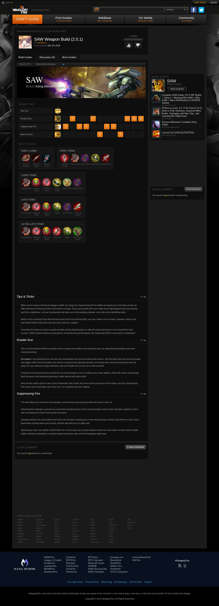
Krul (74, 522)
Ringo (93, 534)
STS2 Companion (119, 571)
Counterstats (50, 566)
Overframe (115, 569)
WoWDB (92, 566)
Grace (38, 539)
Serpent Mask (37, 189)
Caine (20, 542)
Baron (20, 536)
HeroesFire (71, 571)
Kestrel (57, 539)
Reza (93, 531)
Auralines (41, 42)
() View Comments (135, 447)
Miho (74, 542)
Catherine (40, 519)
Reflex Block (67, 188)
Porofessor (49, 563)
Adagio (20, 519)
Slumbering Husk (77, 238)
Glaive (38, 536)
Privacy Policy (92, 581)
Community (186, 19)
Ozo (92, 519)
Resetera (70, 563)
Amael (20, 525)
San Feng (95, 542)
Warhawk (131, 522)
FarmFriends (72, 566)
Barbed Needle (65, 165)
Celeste (39, 522)
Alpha (20, 522)
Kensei (57, 536)
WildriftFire (49, 569)
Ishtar (56, 528)
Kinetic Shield (57, 189)
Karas (56, 534)
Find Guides (63, 19)
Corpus (39, 528)
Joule (56, 531)
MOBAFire (49, 557)
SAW (111, 519)
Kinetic (57, 542)
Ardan (20, 531)
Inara (56, 525)
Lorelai (75, 531)
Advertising (106, 581)
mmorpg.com (116, 557)
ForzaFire (70, 569)
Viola (111, 542)
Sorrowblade (75, 164)
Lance (75, 525)
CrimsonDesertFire (141, 557)
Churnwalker (41, 525)
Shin (111, 522)
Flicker (39, 531)
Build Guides (25, 57)
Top (142, 297)
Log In (213, 3)
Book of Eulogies (26, 165)
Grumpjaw (40, 542)
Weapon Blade (36, 165)
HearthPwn (115, 563)
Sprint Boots (85, 164)
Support (148, 581)
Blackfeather (23, 539)
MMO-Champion (96, 571)
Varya (111, 539)
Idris (56, 522)
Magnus (76, 536)
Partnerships (136, 581)
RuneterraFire (50, 571)
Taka (111, 534)
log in (31, 453)
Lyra (74, 534)
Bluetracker (115, 560)
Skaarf (111, 528)
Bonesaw (57, 237)
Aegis (57, 213)
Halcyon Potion (47, 165)
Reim (93, 528)
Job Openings (120, 581)
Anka (20, 528)
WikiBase (104, 19)
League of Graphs (53, 560)
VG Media (145, 19)
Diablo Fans (116, 566)
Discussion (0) (47, 57)
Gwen (56, 519)
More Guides (69, 57)
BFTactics (93, 557)
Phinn (93, 525)
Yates (129, 525)
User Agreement (75, 581)
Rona (93, 536)
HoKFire (136, 560)
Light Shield (95, 164)
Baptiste (21, 534)
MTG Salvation (95, 560)
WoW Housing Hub (97, 569)
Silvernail (112, 525)
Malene (76, 539)
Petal (93, 522)
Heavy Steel (106, 164)
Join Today (200, 3)
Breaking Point (46, 189)
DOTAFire (71, 560)
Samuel (94, 539)
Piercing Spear (78, 214)
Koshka (76, 519)
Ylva (129, 528)
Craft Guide (27, 19)
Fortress (39, 534)
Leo (74, 528)
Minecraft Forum (96, 563)
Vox (128, 519)
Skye (111, 531)
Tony (111, 536)
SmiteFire (71, 557)
